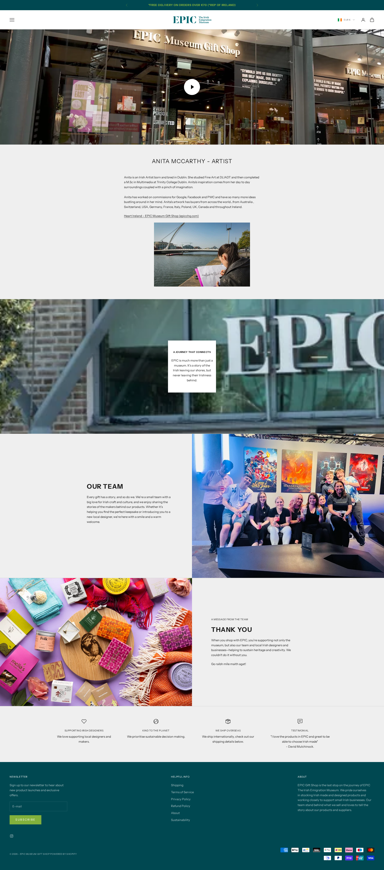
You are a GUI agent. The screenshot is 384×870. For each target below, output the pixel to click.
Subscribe (25, 819)
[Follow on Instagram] (12, 836)
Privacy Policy (181, 799)
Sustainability (180, 820)
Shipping (177, 785)
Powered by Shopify (63, 854)
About (175, 813)
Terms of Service (182, 792)
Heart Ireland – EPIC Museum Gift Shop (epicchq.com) (161, 216)
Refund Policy (180, 806)
